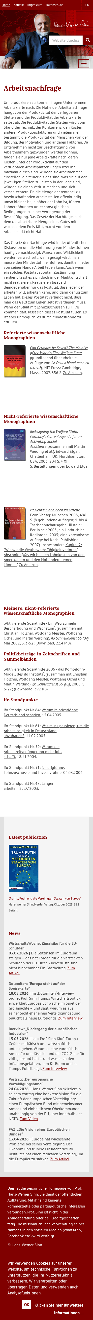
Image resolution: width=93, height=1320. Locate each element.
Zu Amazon (72, 372)
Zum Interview (70, 1018)
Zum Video (29, 1118)
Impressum (34, 5)
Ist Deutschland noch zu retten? (55, 509)
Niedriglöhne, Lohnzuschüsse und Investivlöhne (34, 770)
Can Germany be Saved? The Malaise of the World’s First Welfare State (59, 350)
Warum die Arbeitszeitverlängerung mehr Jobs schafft (33, 751)
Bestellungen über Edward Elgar (61, 466)
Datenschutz (54, 5)
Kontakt (19, 5)
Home (6, 5)
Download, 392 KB (31, 688)
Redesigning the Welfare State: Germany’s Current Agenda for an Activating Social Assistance (56, 439)
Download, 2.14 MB (53, 643)
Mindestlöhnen (76, 247)
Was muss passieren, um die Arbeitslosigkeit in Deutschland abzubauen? (46, 730)
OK (27, 1304)
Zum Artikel (59, 1158)
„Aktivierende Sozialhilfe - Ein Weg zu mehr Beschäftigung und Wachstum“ (40, 626)
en (87, 5)
